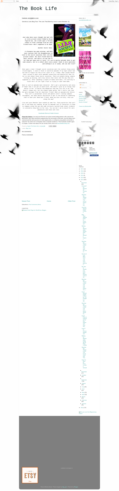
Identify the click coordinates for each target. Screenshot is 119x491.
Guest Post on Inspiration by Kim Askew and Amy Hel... (84, 321)
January (84, 403)
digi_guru (64, 487)
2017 (82, 169)
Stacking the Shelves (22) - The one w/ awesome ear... (84, 200)
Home (49, 201)
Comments (84, 87)
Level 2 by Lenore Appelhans (84, 331)
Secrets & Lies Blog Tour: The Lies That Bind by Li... (84, 259)
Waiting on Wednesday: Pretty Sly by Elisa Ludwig (84, 340)
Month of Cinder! (83, 102)
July (83, 386)
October (84, 375)
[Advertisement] (48, 186)
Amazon (56, 113)
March (83, 396)
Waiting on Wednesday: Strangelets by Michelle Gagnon (84, 232)
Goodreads (41, 113)
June (83, 389)
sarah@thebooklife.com (85, 20)
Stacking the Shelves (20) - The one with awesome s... (84, 284)
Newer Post (26, 201)
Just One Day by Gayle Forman (84, 210)
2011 (82, 407)
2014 (82, 175)
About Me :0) (82, 96)
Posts (82, 85)
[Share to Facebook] (54, 126)
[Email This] (49, 126)
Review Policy (82, 98)
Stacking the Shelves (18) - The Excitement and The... (84, 352)
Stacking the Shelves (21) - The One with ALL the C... (84, 247)
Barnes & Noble (49, 113)
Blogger (76, 487)
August (84, 383)
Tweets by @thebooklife (85, 106)
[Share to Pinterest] (55, 126)
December (84, 182)
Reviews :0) (82, 100)
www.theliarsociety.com (63, 123)
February (84, 400)
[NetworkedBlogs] (93, 154)
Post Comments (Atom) (35, 204)
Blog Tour (28, 128)
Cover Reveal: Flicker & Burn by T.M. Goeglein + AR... (84, 296)
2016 (82, 171)
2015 (82, 173)
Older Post (71, 201)
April (83, 394)
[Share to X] (52, 126)
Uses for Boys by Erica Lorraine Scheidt (84, 363)
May (83, 392)
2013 (82, 177)
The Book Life (38, 8)
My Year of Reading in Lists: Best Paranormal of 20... (84, 272)
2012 (82, 179)
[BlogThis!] (51, 126)
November (84, 371)
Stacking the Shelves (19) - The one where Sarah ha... (84, 308)
